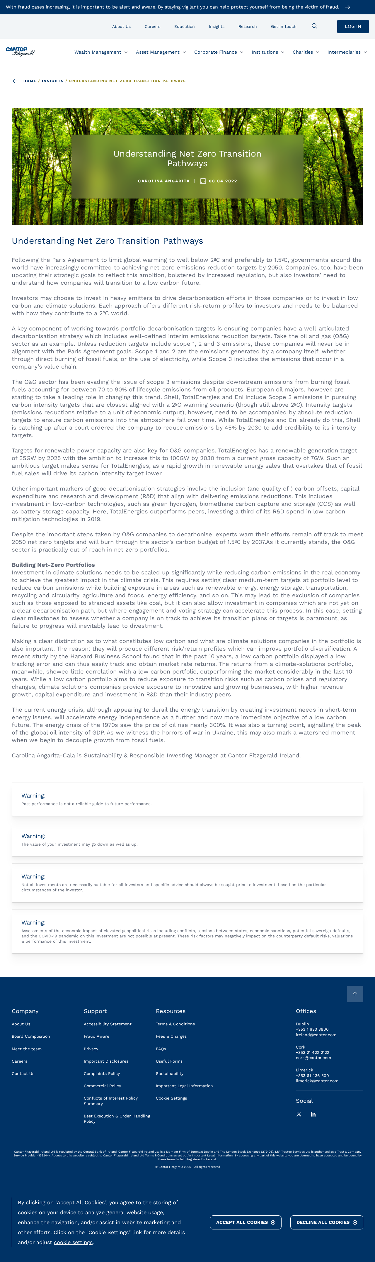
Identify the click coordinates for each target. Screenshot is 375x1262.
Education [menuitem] (184, 26)
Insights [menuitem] (216, 26)
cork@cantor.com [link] (313, 1057)
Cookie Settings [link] (171, 1098)
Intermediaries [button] (344, 52)
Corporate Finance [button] (215, 52)
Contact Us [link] (23, 1073)
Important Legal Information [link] (184, 1085)
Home (30, 81)
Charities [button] (303, 52)
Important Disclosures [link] (106, 1061)
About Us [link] (21, 1024)
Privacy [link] (91, 1048)
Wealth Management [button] (97, 52)
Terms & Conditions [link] (175, 1024)
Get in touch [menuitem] (283, 26)
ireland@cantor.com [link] (316, 1034)
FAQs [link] (161, 1048)
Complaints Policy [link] (102, 1073)
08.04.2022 (223, 181)
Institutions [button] (265, 52)
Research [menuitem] (247, 26)
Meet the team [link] (27, 1048)
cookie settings (73, 1242)
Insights (53, 81)
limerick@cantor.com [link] (317, 1080)
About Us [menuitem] (121, 26)
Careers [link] (19, 1061)
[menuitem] (314, 26)
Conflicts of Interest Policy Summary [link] (111, 1101)
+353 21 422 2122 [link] (312, 1052)
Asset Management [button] (158, 52)
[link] (20, 52)
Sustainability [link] (169, 1073)
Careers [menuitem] (152, 26)
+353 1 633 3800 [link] (312, 1029)
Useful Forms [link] (169, 1061)
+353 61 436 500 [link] (312, 1075)
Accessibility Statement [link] (108, 1024)
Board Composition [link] (31, 1036)
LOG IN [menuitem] (353, 26)
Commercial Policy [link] (102, 1085)
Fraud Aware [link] (96, 1036)
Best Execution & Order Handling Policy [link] (117, 1119)
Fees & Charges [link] (171, 1036)
